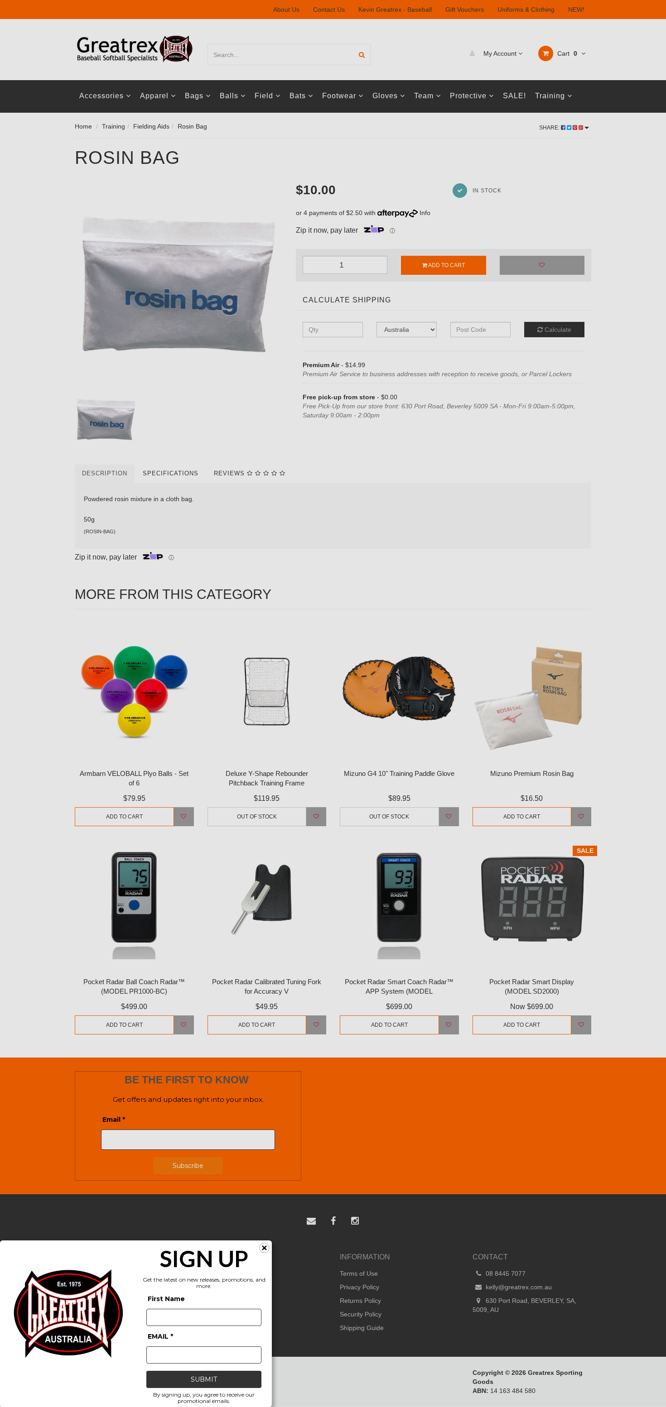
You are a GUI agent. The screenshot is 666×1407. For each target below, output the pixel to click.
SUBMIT (204, 1379)
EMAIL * (160, 1336)
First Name (166, 1299)
